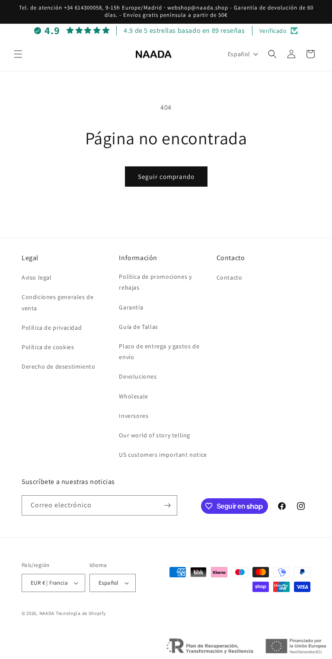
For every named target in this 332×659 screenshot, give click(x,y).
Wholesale (133, 396)
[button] (18, 54)
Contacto (230, 277)
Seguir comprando (166, 176)
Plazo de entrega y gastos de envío (159, 351)
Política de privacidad (52, 327)
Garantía (131, 307)
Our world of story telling (154, 435)
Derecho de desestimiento (58, 366)
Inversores (133, 416)
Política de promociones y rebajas (155, 282)
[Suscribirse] (167, 505)
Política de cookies (48, 347)
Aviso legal (37, 277)
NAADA (47, 613)
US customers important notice (163, 454)
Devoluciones (137, 376)
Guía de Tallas (138, 327)
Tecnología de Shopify (81, 613)
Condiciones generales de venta (57, 302)
